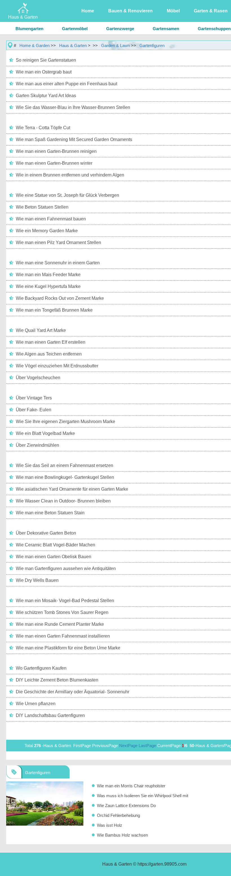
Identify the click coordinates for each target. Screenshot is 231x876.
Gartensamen (166, 28)
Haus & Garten (73, 45)
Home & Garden (34, 45)
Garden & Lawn (115, 45)
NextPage (128, 745)
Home (87, 10)
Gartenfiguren (152, 45)
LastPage (147, 745)
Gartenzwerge (120, 28)
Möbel (173, 10)
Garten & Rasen (211, 10)
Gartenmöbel (75, 28)
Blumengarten (29, 28)
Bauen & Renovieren (130, 10)
